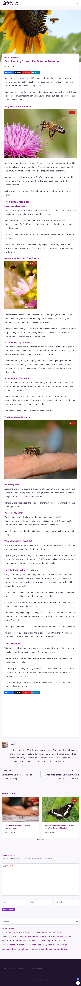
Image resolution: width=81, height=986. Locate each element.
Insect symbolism (11, 57)
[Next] (76, 818)
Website (60, 902)
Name (6, 902)
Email (33, 902)
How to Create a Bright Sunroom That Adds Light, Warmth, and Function (34, 945)
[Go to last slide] (4, 818)
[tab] (37, 839)
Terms (20, 969)
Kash (12, 744)
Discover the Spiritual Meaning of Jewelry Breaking (17, 774)
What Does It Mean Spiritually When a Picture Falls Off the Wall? (62, 774)
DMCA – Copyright (34, 969)
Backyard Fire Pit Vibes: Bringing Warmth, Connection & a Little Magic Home (36, 936)
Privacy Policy (9, 969)
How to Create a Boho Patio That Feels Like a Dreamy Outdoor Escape (33, 940)
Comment (8, 866)
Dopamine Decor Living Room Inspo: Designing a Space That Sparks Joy (34, 949)
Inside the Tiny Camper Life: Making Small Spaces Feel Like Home (31, 932)
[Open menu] (77, 3)
